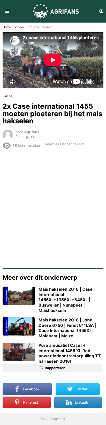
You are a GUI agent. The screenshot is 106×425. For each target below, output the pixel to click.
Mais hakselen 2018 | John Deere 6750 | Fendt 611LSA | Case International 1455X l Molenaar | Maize (67, 327)
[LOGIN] (101, 11)
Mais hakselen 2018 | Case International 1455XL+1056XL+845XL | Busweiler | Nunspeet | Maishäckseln (66, 300)
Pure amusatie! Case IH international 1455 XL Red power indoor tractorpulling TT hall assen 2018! (70, 353)
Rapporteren (55, 368)
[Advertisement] (53, 206)
